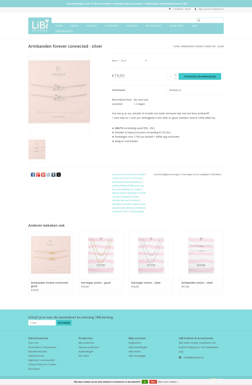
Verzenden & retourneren (42, 347)
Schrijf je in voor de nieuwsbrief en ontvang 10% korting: (70, 317)
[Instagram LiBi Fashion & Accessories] (221, 317)
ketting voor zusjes (131, 189)
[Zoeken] (198, 20)
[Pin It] (43, 175)
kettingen (132, 192)
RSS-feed (84, 355)
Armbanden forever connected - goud (50, 284)
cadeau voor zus (120, 178)
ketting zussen (119, 192)
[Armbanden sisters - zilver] (201, 255)
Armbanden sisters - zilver (197, 282)
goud (127, 181)
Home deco (176, 25)
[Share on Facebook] (33, 175)
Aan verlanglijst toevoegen (167, 174)
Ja (145, 382)
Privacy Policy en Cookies (42, 364)
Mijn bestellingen (138, 347)
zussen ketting (137, 211)
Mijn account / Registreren (211, 9)
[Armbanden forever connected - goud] (50, 255)
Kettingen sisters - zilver (146, 282)
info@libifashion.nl (194, 357)
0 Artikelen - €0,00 (182, 9)
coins (138, 178)
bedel (141, 174)
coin (132, 178)
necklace (134, 200)
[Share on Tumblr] (53, 175)
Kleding (91, 25)
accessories (131, 174)
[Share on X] (59, 175)
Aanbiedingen (86, 351)
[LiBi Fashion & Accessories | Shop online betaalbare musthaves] (40, 26)
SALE (195, 25)
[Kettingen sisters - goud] (101, 255)
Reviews (175, 90)
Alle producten (86, 342)
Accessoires (153, 25)
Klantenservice (36, 355)
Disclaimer (34, 368)
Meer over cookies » (168, 382)
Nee (153, 382)
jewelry (115, 185)
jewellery (136, 181)
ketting (124, 185)
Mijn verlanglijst (137, 355)
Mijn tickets (135, 351)
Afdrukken (216, 174)
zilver (125, 211)
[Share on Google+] (38, 175)
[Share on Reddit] (48, 175)
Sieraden (132, 25)
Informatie (118, 90)
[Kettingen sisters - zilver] (151, 255)
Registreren (135, 342)
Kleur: (115, 60)
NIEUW (74, 25)
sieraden (116, 204)
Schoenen (111, 25)
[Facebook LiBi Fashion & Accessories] (215, 317)
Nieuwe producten (89, 347)
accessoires (118, 174)
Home (58, 25)
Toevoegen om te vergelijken (195, 174)
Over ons (33, 342)
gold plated (118, 181)
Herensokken (64, 31)
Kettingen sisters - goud (95, 282)
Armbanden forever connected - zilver (202, 46)
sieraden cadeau (131, 204)
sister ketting (126, 207)
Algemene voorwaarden (41, 360)
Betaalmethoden (37, 351)
